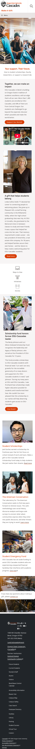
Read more (28, 463)
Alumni (11, 676)
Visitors (11, 679)
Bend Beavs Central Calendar (15, 684)
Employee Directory (15, 709)
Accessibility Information (16, 690)
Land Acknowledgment (15, 642)
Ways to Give (17, 272)
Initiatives (17, 281)
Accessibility (8, 743)
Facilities (11, 714)
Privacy (7, 741)
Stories (17, 291)
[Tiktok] (22, 623)
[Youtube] (25, 626)
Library (11, 718)
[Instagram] (18, 623)
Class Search (13, 705)
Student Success (14, 725)
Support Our (14, 122)
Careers (11, 733)
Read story (11, 256)
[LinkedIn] (18, 629)
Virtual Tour (13, 729)
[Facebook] (21, 626)
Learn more (24, 522)
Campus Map (13, 698)
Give (10, 409)
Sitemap (4, 747)
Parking (11, 721)
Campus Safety (13, 702)
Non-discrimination (10, 745)
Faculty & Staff (13, 672)
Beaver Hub (12, 694)
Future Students (14, 664)
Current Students (14, 668)
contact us (14, 596)
